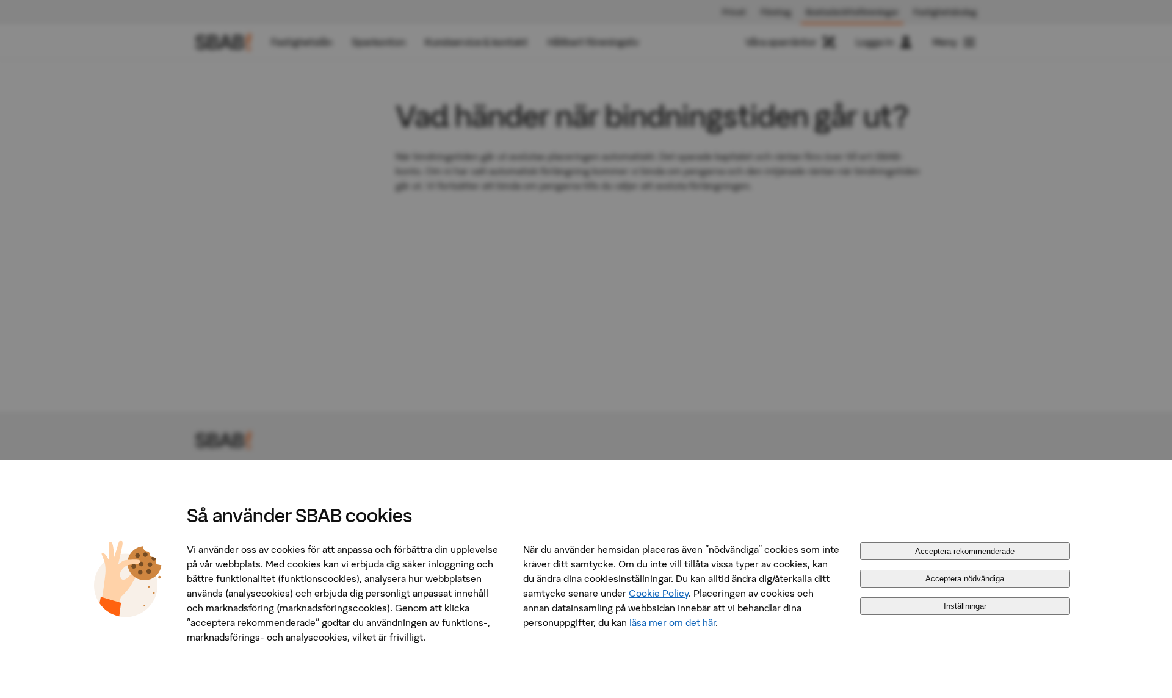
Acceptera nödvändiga (964, 578)
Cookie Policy (659, 593)
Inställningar (965, 606)
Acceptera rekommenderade (965, 551)
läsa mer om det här (672, 622)
